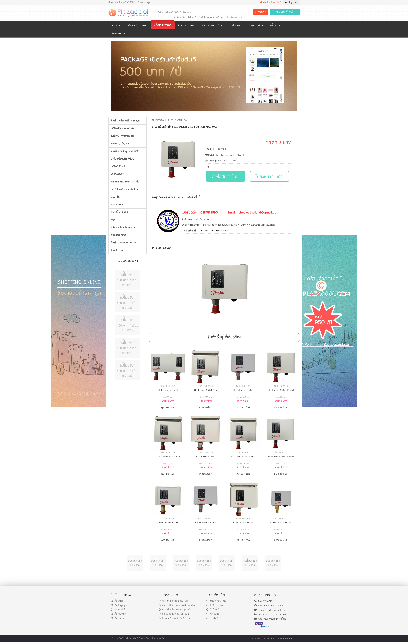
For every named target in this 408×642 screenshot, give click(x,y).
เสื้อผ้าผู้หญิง (192, 17)
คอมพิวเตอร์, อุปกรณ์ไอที (124, 151)
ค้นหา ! (261, 12)
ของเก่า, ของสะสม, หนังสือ (125, 181)
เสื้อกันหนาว (120, 614)
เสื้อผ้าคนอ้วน (236, 17)
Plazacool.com (266, 638)
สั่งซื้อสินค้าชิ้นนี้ (225, 176)
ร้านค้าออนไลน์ (217, 601)
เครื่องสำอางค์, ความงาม (124, 128)
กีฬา (113, 220)
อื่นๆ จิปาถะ (117, 250)
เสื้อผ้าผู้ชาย (204, 17)
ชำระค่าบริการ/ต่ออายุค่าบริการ (178, 609)
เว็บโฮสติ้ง (214, 609)
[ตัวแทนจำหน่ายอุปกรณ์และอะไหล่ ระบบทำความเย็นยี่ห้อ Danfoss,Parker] (168, 221)
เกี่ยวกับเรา (276, 25)
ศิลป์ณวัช (214, 614)
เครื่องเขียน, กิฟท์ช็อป (122, 158)
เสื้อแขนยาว (120, 618)
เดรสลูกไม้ (214, 17)
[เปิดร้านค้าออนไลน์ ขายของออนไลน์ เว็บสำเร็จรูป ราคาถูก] (204, 76)
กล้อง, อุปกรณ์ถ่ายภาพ (123, 227)
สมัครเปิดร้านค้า (284, 11)
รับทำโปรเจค (216, 605)
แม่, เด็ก (115, 197)
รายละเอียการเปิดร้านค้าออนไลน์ (179, 605)
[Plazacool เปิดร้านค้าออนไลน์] (128, 12)
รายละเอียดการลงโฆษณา (175, 614)
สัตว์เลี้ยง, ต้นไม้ (119, 212)
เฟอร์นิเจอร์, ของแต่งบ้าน (124, 189)
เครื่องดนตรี (117, 174)
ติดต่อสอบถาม (120, 33)
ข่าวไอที (213, 618)
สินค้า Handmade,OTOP (124, 242)
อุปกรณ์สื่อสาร (118, 235)
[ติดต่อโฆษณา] (127, 279)
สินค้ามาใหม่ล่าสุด (177, 120)
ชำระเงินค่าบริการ (212, 25)
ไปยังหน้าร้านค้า (269, 176)
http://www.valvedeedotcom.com (214, 230)
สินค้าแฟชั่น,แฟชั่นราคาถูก (125, 120)
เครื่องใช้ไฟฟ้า (118, 166)
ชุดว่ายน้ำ (224, 17)
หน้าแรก (117, 25)
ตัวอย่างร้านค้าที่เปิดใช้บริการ (177, 618)
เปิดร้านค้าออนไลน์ (272, 2)
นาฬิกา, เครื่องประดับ (122, 136)
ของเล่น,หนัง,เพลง (120, 143)
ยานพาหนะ (117, 204)
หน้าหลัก (159, 120)
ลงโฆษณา (236, 25)
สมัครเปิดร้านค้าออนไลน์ (175, 601)
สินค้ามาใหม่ (256, 25)
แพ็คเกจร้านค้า (162, 25)
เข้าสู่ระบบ (292, 2)
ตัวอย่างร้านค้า (186, 25)
